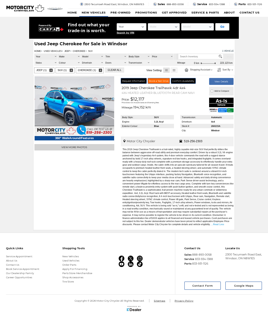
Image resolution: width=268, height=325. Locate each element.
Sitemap (159, 300)
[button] (166, 70)
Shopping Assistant (199, 69)
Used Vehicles (70, 260)
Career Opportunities (19, 277)
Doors (108, 63)
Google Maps (243, 285)
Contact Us (250, 12)
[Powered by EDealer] (134, 308)
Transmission (135, 63)
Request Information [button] (133, 81)
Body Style (134, 56)
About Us (11, 260)
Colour (62, 63)
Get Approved (174, 12)
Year (38, 56)
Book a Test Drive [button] (158, 81)
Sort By (226, 69)
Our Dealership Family (20, 273)
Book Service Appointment (22, 268)
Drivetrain (87, 63)
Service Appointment (19, 256)
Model (85, 56)
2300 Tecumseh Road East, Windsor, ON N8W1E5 (243, 256)
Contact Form (202, 285)
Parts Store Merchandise (77, 273)
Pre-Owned (120, 12)
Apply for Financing (74, 268)
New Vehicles (94, 12)
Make (62, 56)
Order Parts (69, 264)
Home (72, 12)
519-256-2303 (193, 141)
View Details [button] (221, 81)
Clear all (114, 69)
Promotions (146, 12)
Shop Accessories (72, 277)
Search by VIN (125, 32)
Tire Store (68, 281)
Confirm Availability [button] (183, 81)
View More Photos (74, 147)
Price (154, 56)
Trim (108, 56)
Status (39, 63)
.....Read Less (217, 224)
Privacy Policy (184, 300)
